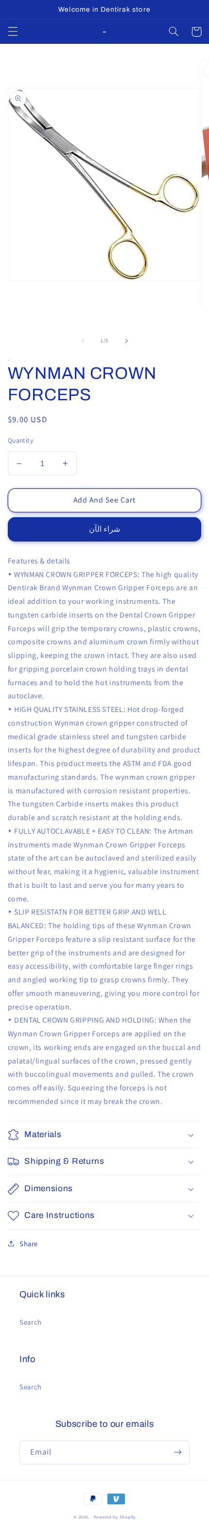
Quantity (20, 440)
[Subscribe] (178, 1452)
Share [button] (28, 1243)
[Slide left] (82, 341)
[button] (12, 31)
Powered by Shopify (115, 1517)
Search (30, 1322)
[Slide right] (126, 341)
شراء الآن (104, 529)
